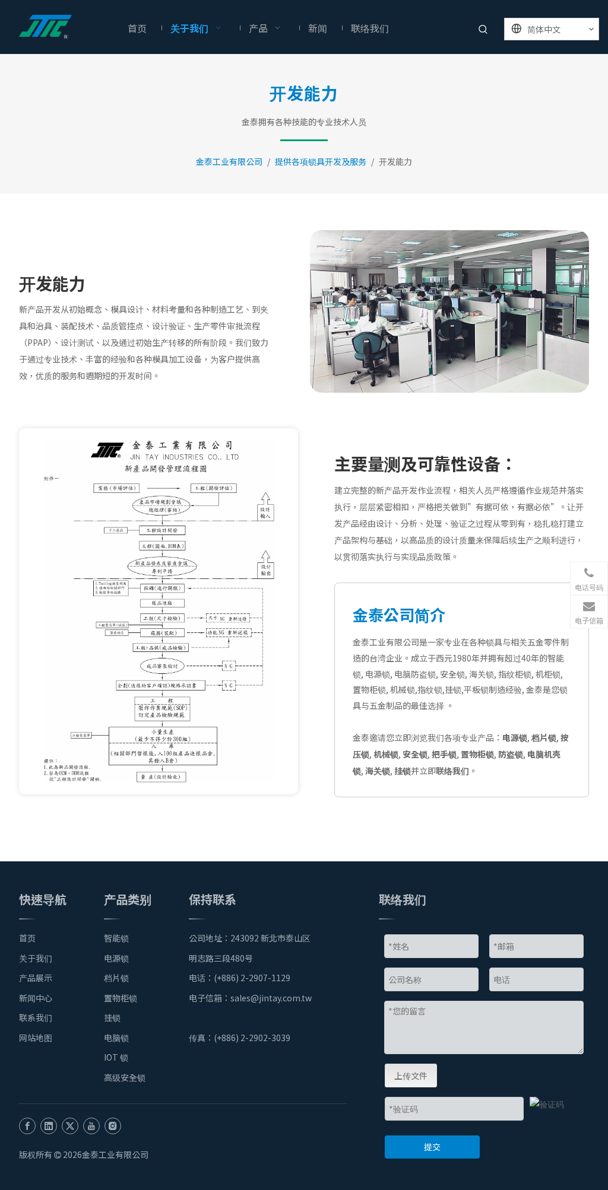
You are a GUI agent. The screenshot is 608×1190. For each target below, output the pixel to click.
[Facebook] (27, 1125)
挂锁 (402, 771)
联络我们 (452, 771)
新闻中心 (35, 998)
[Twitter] (70, 1125)
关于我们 (35, 958)
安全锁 (415, 754)
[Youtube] (91, 1125)
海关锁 (377, 771)
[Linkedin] (48, 1125)
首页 (27, 938)
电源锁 (514, 737)
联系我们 (35, 1017)
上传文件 (411, 1075)
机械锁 (385, 754)
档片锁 (543, 737)
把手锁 (444, 754)
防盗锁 (510, 754)
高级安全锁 (124, 1077)
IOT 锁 (116, 1057)
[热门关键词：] (484, 30)
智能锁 (116, 938)
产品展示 (35, 978)
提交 (432, 1147)
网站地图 (35, 1037)
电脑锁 (116, 1037)
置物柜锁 (477, 754)
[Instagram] (112, 1125)
